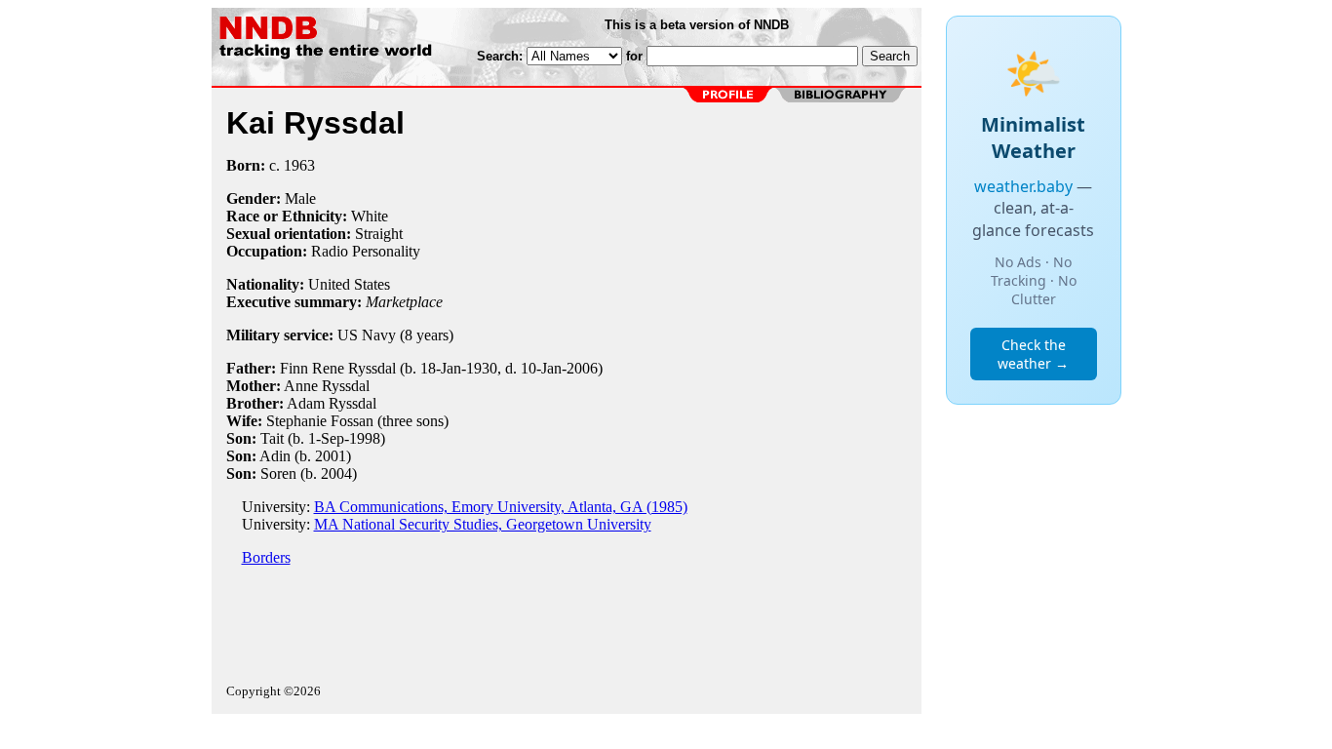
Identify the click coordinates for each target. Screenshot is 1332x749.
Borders (266, 557)
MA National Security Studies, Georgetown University (482, 524)
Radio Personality (365, 251)
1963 (299, 165)
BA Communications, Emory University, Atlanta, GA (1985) (500, 506)
